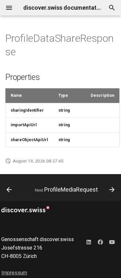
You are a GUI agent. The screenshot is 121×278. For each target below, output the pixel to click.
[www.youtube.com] (112, 242)
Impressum (14, 273)
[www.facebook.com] (100, 242)
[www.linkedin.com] (89, 242)
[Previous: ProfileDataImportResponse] (9, 189)
